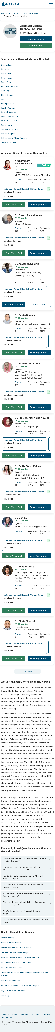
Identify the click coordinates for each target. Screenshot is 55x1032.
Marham (4, 13)
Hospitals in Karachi (31, 13)
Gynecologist (7, 78)
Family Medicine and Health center (16, 948)
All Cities (46, 1015)
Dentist (4, 99)
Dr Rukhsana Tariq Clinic (12, 968)
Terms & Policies (9, 1015)
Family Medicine (8, 108)
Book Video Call (14, 204)
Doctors (35, 1015)
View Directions (36, 39)
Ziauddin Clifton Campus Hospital (15, 953)
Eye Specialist (7, 104)
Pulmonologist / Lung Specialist (15, 138)
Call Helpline (35, 45)
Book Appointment (39, 204)
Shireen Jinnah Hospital (11, 943)
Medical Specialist (9, 121)
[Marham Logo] (10, 5)
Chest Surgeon (7, 95)
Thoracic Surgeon (8, 142)
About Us (25, 1015)
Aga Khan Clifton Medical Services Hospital (20, 985)
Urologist (5, 69)
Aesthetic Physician (9, 86)
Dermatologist (7, 65)
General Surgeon (8, 112)
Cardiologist (6, 91)
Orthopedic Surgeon (9, 129)
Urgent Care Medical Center (13, 990)
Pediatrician (6, 74)
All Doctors (7, 1018)
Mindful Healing (8, 938)
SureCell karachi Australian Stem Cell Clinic (20, 958)
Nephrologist (6, 125)
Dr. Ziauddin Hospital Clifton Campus (17, 963)
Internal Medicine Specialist (13, 116)
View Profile (39, 304)
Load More (27, 671)
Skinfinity (5, 995)
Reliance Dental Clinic (10, 981)
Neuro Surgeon (7, 82)
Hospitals (16, 13)
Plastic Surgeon (8, 134)
